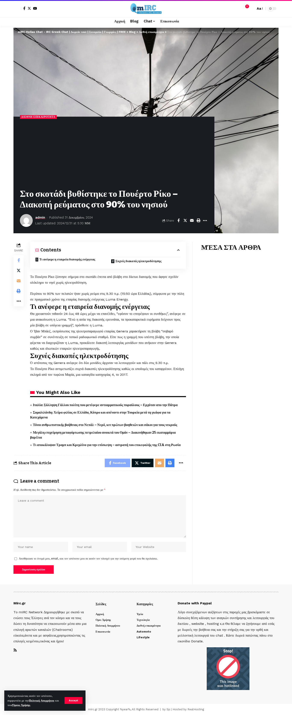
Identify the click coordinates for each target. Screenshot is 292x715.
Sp (168, 709)
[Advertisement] (114, 154)
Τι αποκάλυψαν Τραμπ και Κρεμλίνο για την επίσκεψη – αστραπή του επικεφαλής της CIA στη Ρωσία (107, 445)
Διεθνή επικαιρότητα (38, 116)
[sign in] (17, 8)
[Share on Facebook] (178, 220)
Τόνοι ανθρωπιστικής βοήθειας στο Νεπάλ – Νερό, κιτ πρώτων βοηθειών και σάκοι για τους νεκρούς (105, 425)
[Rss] (15, 650)
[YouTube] (35, 8)
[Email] (192, 220)
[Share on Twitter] (185, 220)
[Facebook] (24, 8)
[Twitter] (29, 8)
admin (40, 217)
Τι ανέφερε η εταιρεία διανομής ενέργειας (67, 259)
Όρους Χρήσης (21, 705)
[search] (251, 8)
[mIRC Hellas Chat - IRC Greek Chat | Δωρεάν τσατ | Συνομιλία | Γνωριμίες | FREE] (146, 8)
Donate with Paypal (195, 603)
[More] (205, 220)
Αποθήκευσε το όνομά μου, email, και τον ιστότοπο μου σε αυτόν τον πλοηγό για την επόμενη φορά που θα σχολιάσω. (88, 558)
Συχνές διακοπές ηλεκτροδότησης (138, 261)
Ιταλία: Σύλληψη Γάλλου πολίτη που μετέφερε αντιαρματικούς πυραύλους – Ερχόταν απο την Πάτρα (105, 405)
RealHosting (195, 709)
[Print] (198, 220)
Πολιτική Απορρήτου (41, 700)
